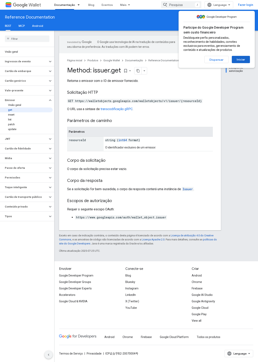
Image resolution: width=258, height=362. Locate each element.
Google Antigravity (203, 301)
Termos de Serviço (71, 353)
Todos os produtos (208, 337)
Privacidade (94, 353)
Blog (91, 5)
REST (8, 26)
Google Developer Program (76, 275)
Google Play (199, 314)
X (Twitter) (132, 301)
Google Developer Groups (75, 282)
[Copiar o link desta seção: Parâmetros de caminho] (116, 121)
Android (37, 26)
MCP (22, 26)
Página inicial (74, 60)
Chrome (197, 282)
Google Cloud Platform (174, 337)
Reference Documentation (30, 17)
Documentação (64, 5)
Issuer (188, 189)
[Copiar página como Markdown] (138, 70)
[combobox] (181, 4)
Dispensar (216, 60)
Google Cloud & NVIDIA (73, 301)
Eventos (107, 5)
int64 (123, 140)
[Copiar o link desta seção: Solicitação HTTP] (102, 92)
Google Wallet (111, 60)
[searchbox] (27, 38)
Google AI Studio (202, 294)
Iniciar (241, 59)
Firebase (197, 288)
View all (196, 320)
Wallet (35, 5)
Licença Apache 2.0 (153, 239)
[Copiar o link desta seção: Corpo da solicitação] (109, 160)
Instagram (131, 288)
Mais (123, 5)
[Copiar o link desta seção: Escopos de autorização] (116, 201)
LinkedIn (130, 294)
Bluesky (130, 282)
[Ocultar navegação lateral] (49, 355)
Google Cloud (200, 307)
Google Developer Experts (75, 288)
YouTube (131, 307)
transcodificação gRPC (117, 109)
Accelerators (67, 294)
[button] (24, 61)
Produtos (92, 60)
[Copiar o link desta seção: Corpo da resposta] (106, 180)
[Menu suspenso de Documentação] (80, 5)
